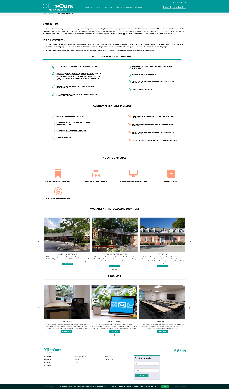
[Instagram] (181, 351)
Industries (119, 7)
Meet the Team (80, 356)
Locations (108, 7)
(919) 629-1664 (180, 2)
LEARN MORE (66, 264)
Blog (76, 362)
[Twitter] (178, 351)
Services (98, 7)
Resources (128, 7)
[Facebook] (175, 351)
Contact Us (109, 359)
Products (88, 7)
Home (76, 359)
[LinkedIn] (184, 351)
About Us (138, 7)
